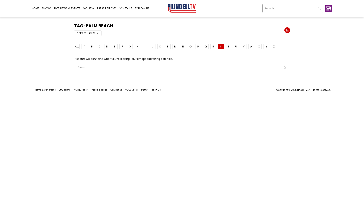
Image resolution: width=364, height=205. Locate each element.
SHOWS (47, 8)
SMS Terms (65, 89)
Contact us (116, 89)
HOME (35, 8)
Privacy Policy (81, 89)
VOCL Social (131, 89)
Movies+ (88, 8)
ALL (77, 46)
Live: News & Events (67, 8)
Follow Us (142, 8)
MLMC (144, 89)
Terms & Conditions (45, 89)
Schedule (125, 8)
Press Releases (107, 8)
